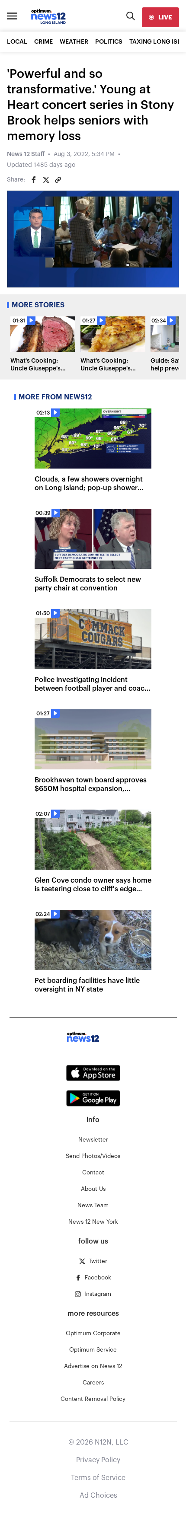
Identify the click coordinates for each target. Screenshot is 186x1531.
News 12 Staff (26, 154)
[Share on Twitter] (45, 179)
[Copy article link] (58, 179)
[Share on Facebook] (33, 179)
